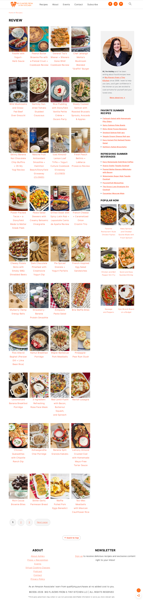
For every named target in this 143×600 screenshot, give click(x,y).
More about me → (117, 98)
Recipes (44, 4)
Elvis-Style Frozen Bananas (115, 129)
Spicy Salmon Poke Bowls (114, 125)
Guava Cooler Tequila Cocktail (116, 166)
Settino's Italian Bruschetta (115, 147)
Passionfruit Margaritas (113, 183)
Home (11, 13)
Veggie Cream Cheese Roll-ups (116, 136)
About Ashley (38, 556)
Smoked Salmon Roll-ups (114, 133)
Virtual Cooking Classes (37, 567)
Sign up (79, 556)
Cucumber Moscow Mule (113, 193)
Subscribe (92, 4)
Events (66, 4)
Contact (78, 4)
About (55, 4)
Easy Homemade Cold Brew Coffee (118, 162)
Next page (42, 522)
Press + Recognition (37, 560)
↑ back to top (71, 538)
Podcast (37, 571)
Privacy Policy (38, 579)
